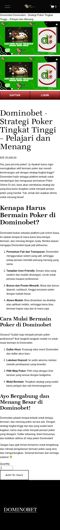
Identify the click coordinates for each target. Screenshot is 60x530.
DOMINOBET (20, 509)
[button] (14, 475)
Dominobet (6, 15)
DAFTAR (15, 95)
